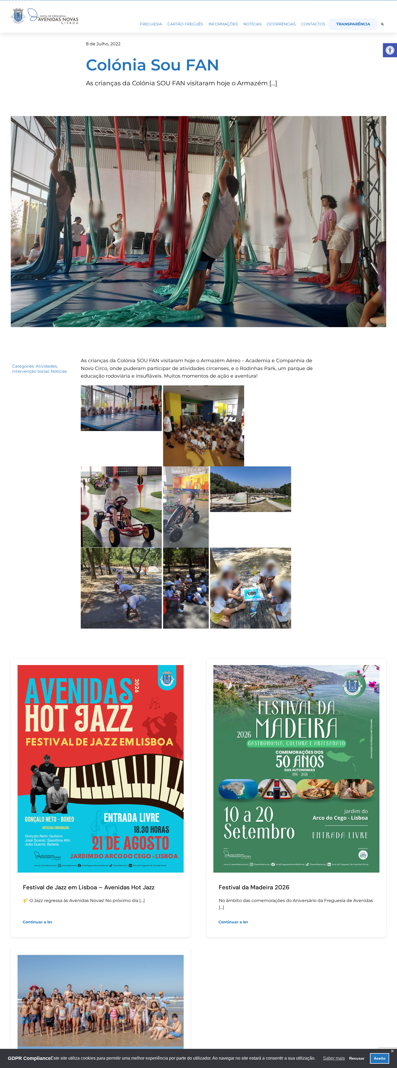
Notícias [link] (59, 371)
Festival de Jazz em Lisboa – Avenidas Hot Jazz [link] (88, 887)
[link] (390, 50)
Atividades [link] (46, 366)
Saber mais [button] (334, 1058)
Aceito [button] (380, 1058)
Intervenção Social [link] (30, 371)
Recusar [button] (356, 1058)
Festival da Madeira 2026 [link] (254, 887)
